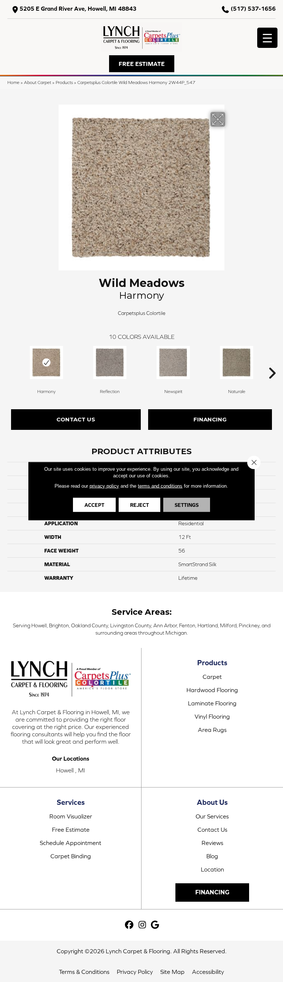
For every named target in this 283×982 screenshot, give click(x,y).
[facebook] (129, 925)
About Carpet (37, 82)
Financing (210, 419)
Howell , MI (70, 770)
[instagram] (142, 925)
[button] (141, 63)
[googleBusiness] (155, 925)
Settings (187, 505)
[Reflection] (110, 362)
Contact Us (75, 419)
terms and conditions (160, 486)
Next (271, 362)
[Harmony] (46, 362)
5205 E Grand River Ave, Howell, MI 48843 (78, 9)
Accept (94, 505)
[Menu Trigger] (267, 38)
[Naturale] (236, 362)
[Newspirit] (173, 362)
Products (64, 82)
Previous (11, 362)
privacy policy (104, 486)
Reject (139, 505)
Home (13, 82)
